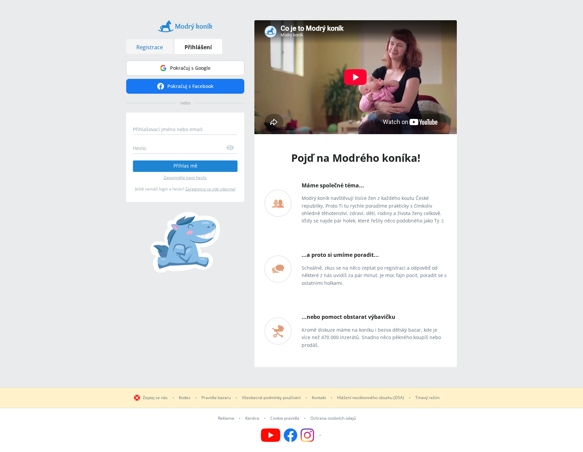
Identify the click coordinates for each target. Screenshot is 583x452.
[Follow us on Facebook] (290, 435)
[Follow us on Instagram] (312, 435)
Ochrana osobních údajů (333, 418)
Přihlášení (198, 47)
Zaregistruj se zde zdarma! (210, 189)
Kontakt (319, 397)
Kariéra (252, 418)
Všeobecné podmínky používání (271, 397)
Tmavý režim (427, 397)
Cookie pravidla (284, 418)
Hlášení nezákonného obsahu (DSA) (370, 397)
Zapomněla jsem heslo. (185, 177)
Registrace (149, 47)
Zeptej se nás (155, 397)
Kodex (184, 397)
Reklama (226, 418)
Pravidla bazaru (216, 397)
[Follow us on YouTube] (270, 435)
